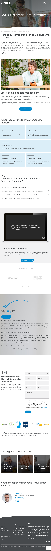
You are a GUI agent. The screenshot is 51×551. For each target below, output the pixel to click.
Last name (40, 378)
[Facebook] (18, 501)
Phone (39, 383)
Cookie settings (21, 546)
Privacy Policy (27, 546)
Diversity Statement (41, 546)
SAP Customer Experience (10, 31)
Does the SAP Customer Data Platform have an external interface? (19, 195)
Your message (29, 392)
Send (28, 412)
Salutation (28, 373)
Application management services (43, 466)
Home (2, 31)
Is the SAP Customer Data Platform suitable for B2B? (15, 187)
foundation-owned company (41, 535)
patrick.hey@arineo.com (22, 499)
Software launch (25, 467)
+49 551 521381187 (20, 497)
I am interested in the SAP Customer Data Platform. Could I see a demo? (21, 198)
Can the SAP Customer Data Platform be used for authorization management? (22, 191)
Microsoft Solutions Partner (36, 526)
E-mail (27, 383)
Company (28, 387)
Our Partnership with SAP (9, 466)
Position (40, 387)
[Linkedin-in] (16, 501)
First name (28, 378)
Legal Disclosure (34, 546)
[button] (25, 187)
